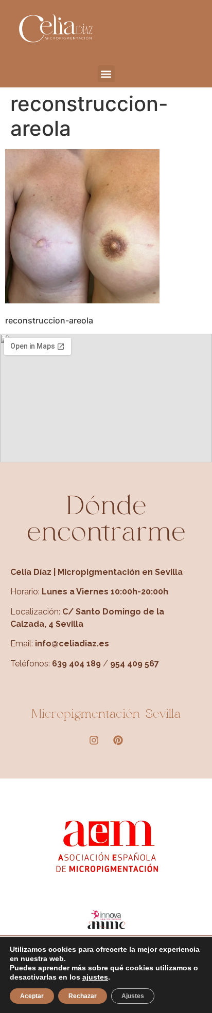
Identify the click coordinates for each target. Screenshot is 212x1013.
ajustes (95, 977)
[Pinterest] (118, 740)
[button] (106, 73)
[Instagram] (94, 740)
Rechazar (82, 996)
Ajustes (132, 996)
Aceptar (32, 996)
